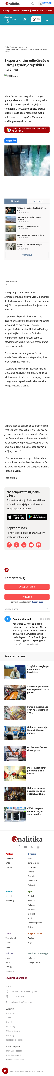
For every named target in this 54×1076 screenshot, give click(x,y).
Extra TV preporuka (14, 1055)
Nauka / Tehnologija (38, 953)
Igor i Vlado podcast (14, 1051)
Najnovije (6, 11)
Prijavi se (27, 596)
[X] (23, 545)
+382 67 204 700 (17, 997)
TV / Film (9, 967)
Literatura (10, 971)
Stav (29, 858)
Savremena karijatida (16, 978)
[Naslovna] (5, 1071)
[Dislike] (20, 644)
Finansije (9, 896)
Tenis (30, 918)
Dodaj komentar (27, 586)
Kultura (9, 953)
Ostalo (30, 927)
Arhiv (8, 1018)
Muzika (8, 962)
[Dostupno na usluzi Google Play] (37, 517)
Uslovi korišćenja (13, 1031)
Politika (16, 11)
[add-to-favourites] (48, 19)
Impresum (10, 1013)
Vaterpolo (32, 909)
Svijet (30, 942)
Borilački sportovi (35, 923)
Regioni (31, 872)
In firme (31, 958)
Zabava (8, 942)
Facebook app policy (14, 1040)
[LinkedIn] (38, 545)
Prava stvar (32, 880)
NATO (8, 863)
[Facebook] (9, 545)
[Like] (14, 644)
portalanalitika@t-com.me (21, 1002)
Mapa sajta (10, 1035)
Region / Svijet (35, 934)
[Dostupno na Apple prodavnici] (16, 517)
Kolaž (8, 934)
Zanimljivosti (11, 938)
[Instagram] (16, 545)
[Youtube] (31, 545)
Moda (8, 947)
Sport (30, 891)
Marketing (10, 900)
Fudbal (31, 896)
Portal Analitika (10, 47)
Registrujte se (37, 602)
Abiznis (49, 11)
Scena (8, 958)
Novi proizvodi (34, 962)
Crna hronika (37, 11)
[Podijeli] (25, 19)
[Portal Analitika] (12, 4)
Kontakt (9, 1022)
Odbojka (31, 914)
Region (31, 938)
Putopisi (31, 885)
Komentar (10, 858)
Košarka (31, 900)
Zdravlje (31, 876)
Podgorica (32, 867)
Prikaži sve (27, 255)
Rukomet (31, 905)
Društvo (25, 11)
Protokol (9, 867)
